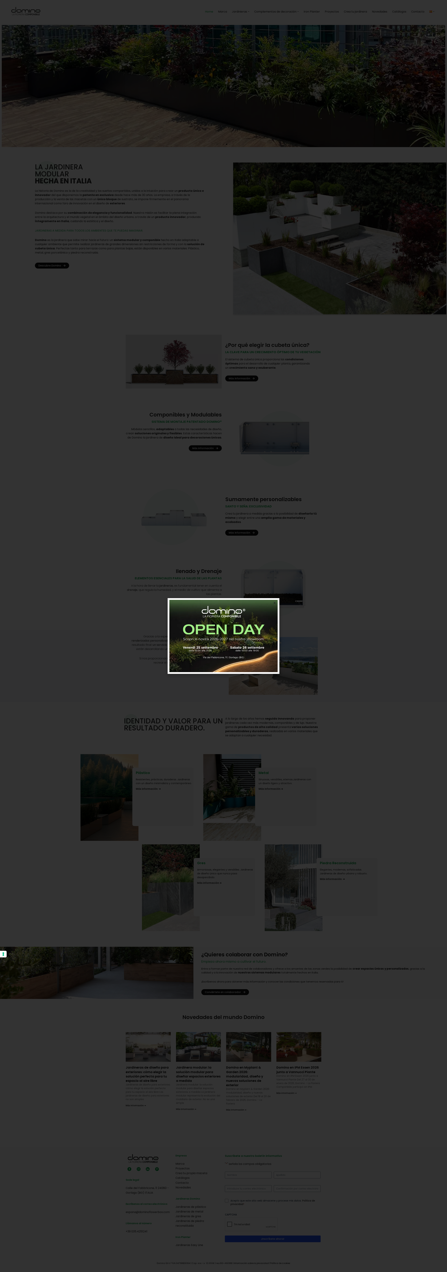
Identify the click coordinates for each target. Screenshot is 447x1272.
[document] (223, 636)
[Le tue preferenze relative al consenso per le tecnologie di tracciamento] (3, 954)
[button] (274, 603)
